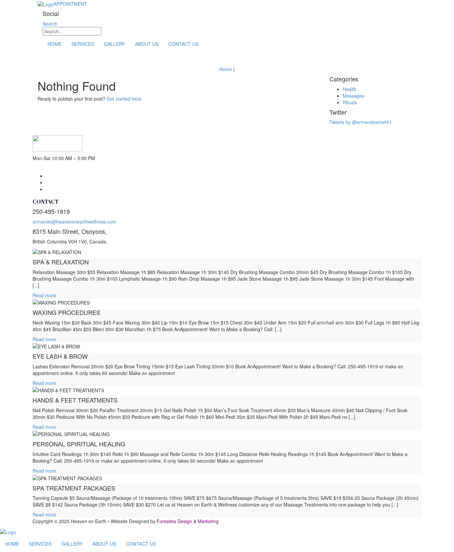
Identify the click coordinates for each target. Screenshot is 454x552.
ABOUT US (147, 44)
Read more (44, 295)
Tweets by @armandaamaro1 (360, 122)
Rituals (350, 102)
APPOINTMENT (70, 3)
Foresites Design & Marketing (188, 521)
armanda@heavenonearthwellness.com (74, 221)
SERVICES (82, 44)
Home (225, 69)
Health (349, 89)
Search (50, 23)
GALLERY (114, 44)
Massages (353, 95)
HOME (54, 44)
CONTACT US (183, 44)
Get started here (124, 98)
